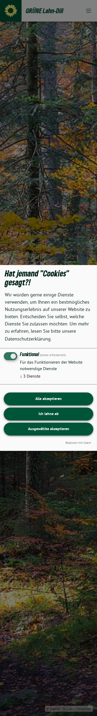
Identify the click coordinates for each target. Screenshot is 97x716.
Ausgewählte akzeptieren (48, 428)
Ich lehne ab (49, 413)
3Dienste (30, 376)
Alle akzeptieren (48, 398)
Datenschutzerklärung (28, 339)
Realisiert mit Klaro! (78, 443)
